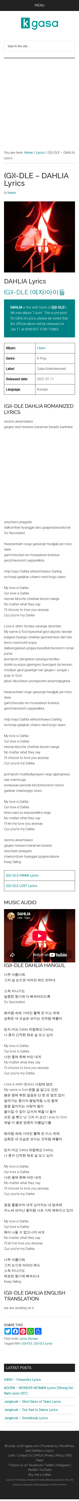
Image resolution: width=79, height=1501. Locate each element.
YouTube (45, 1469)
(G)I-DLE (27, 1343)
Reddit (32, 1469)
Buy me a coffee (39, 1474)
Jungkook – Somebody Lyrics (26, 1418)
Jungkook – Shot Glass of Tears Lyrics (32, 1402)
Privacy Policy (54, 1455)
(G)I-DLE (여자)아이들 (34, 292)
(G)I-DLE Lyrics (43, 1343)
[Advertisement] (39, 99)
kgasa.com (32, 1446)
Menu (39, 5)
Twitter (49, 1465)
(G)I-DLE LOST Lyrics (21, 886)
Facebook (36, 1465)
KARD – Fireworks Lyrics (22, 1380)
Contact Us (24, 1455)
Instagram (63, 1465)
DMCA (38, 1455)
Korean (33, 1338)
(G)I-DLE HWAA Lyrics (22, 875)
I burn (41, 348)
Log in (49, 1450)
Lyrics (23, 1338)
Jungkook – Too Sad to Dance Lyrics (31, 1410)
